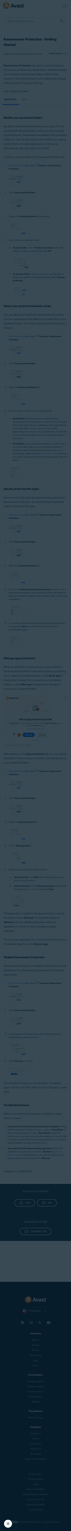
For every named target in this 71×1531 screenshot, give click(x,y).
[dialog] (35, 765)
